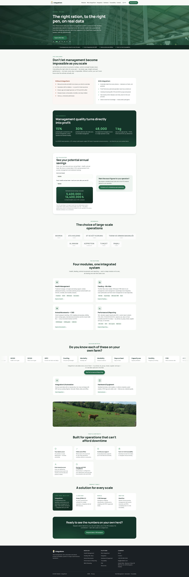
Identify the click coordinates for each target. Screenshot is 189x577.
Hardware (106, 2)
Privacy (93, 571)
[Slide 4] (61, 40)
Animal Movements (89, 556)
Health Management (89, 551)
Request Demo (133, 2)
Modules (84, 2)
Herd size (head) (60, 171)
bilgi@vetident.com (123, 558)
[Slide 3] (58, 40)
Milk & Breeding (88, 561)
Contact (119, 2)
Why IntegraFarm (91, 2)
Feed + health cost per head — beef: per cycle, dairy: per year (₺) (72, 178)
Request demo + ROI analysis (94, 530)
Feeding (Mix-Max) (89, 553)
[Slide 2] (56, 40)
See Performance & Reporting (94, 370)
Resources (103, 563)
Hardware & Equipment (107, 556)
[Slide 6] (67, 40)
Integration (99, 2)
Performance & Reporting (90, 558)
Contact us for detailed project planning (112, 185)
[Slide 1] (53, 40)
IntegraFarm (58, 3)
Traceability (113, 2)
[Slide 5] (64, 40)
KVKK (88, 571)
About (119, 551)
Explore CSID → (59, 33)
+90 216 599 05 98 (123, 556)
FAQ (102, 561)
